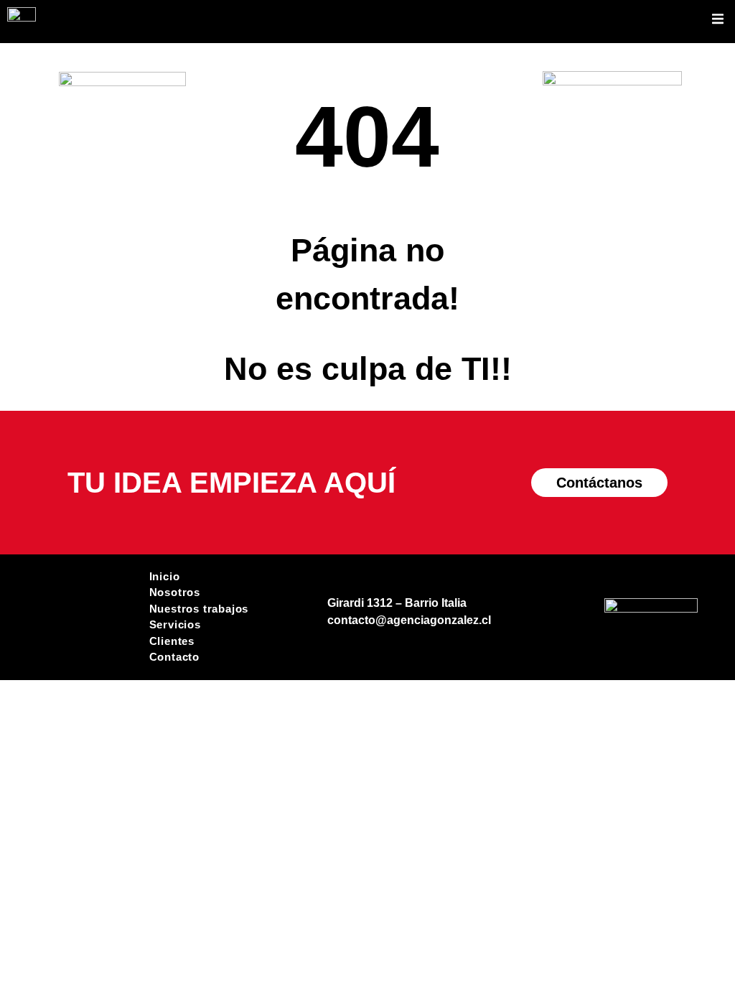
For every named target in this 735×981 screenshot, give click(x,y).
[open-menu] (718, 21)
